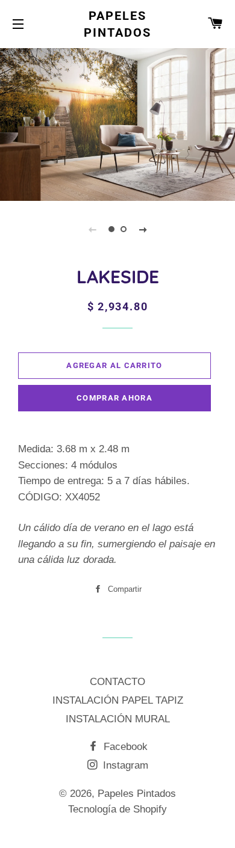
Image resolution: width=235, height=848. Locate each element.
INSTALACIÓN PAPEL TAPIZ (117, 700)
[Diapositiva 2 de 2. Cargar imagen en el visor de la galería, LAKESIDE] (124, 229)
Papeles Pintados (117, 24)
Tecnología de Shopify (117, 809)
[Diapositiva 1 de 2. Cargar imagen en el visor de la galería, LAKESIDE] (111, 229)
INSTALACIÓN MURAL (118, 719)
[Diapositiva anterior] (92, 229)
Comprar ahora (114, 397)
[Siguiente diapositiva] (143, 229)
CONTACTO (117, 681)
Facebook (124, 746)
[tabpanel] (117, 123)
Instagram (124, 765)
